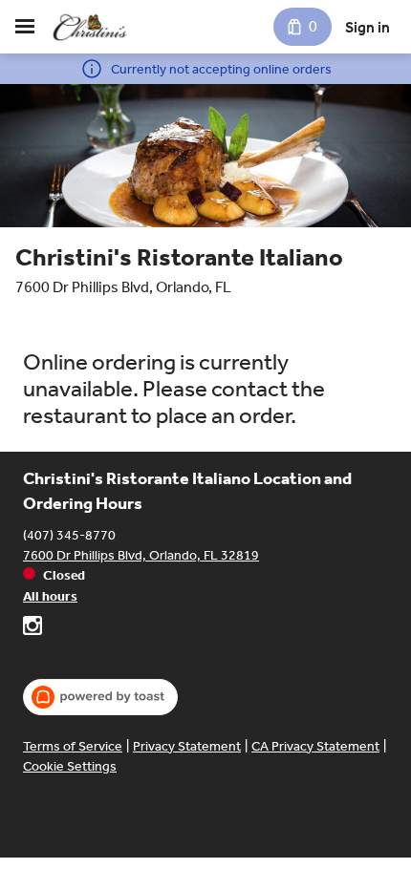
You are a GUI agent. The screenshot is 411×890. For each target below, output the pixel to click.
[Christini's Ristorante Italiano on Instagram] (32, 628)
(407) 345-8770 (69, 535)
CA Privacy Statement (315, 746)
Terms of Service (72, 746)
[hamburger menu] (24, 27)
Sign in (367, 27)
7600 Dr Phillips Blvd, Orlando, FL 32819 (141, 555)
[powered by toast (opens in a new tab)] (100, 697)
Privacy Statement (187, 746)
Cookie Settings (70, 766)
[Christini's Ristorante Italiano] (90, 26)
